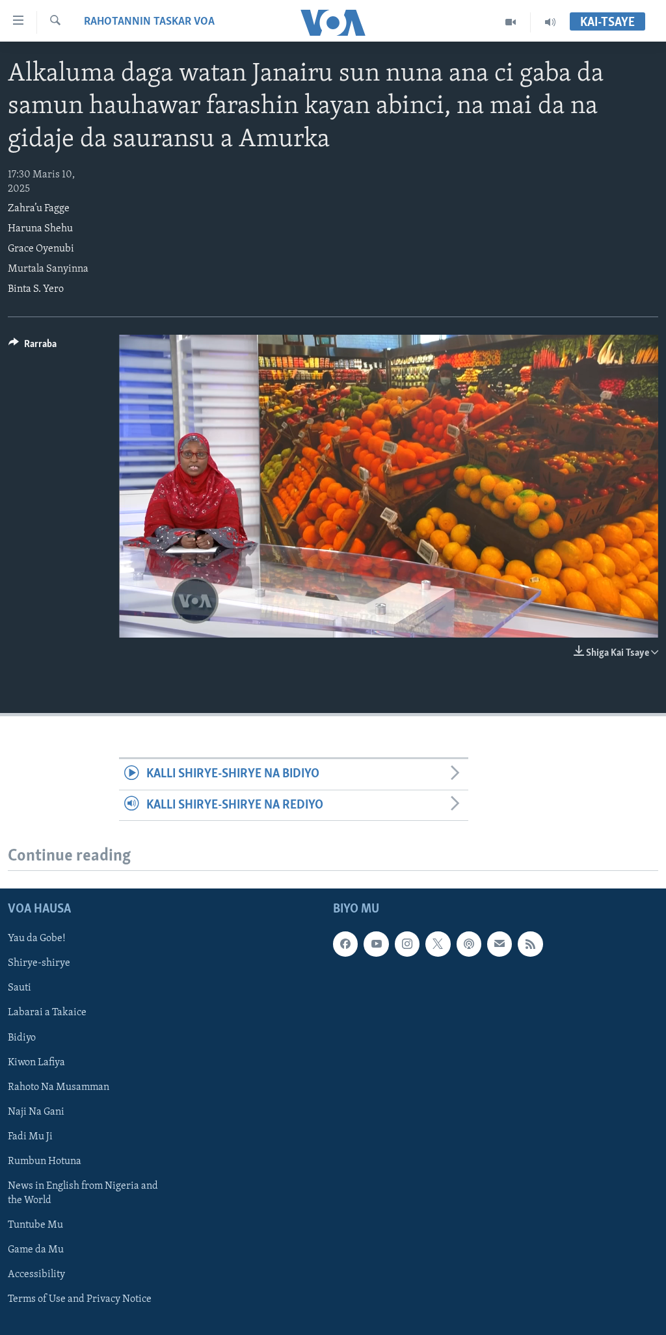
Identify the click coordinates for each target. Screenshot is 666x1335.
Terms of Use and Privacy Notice (80, 1299)
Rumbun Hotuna (44, 1161)
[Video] (511, 22)
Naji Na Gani (36, 1112)
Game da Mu (36, 1250)
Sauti (19, 988)
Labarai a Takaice (47, 1012)
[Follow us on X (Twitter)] (437, 943)
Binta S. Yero (36, 289)
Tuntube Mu (35, 1225)
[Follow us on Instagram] (407, 943)
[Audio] (550, 22)
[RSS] (530, 943)
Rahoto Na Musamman (58, 1087)
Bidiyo (22, 1037)
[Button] (32, 347)
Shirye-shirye (39, 963)
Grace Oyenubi (41, 249)
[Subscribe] (499, 943)
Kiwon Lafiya (36, 1062)
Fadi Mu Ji (30, 1137)
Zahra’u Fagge (39, 208)
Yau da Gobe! (37, 938)
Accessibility (36, 1274)
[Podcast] (469, 943)
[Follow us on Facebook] (345, 943)
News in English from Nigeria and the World (83, 1193)
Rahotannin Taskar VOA (149, 22)
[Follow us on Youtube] (376, 943)
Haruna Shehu (40, 229)
